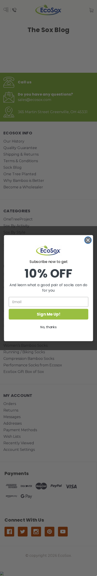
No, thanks (48, 327)
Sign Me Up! (48, 314)
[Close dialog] (88, 240)
